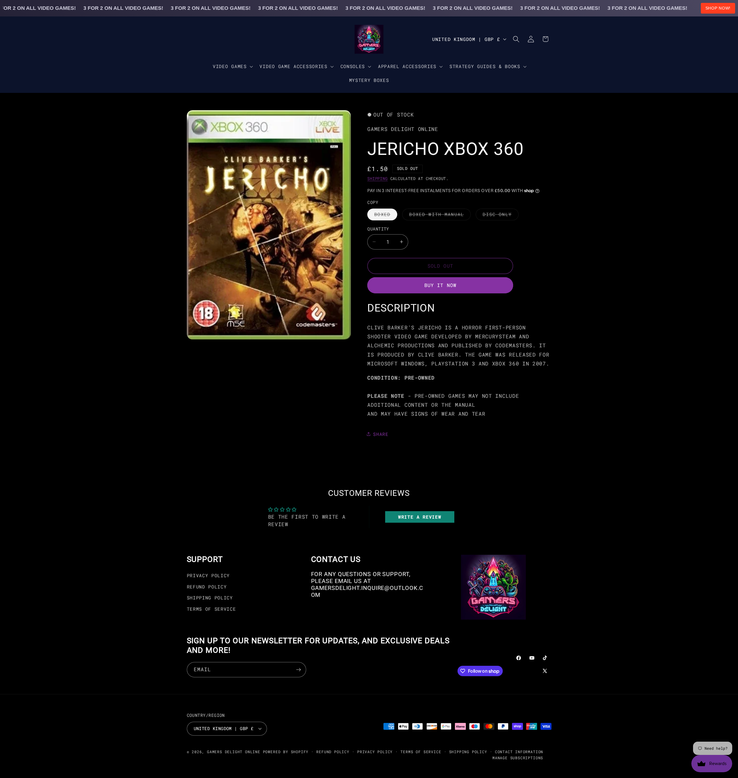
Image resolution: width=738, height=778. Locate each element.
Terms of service (420, 751)
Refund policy (332, 751)
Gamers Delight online (233, 751)
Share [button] (380, 434)
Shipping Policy (210, 598)
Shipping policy (468, 751)
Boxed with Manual (440, 215)
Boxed (385, 215)
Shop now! (718, 8)
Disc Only (500, 215)
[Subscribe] (298, 670)
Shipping (377, 178)
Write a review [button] (419, 517)
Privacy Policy (208, 575)
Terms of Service (211, 609)
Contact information (519, 751)
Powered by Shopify (286, 751)
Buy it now (440, 285)
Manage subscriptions (517, 757)
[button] (232, 66)
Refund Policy (207, 587)
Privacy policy (375, 751)
